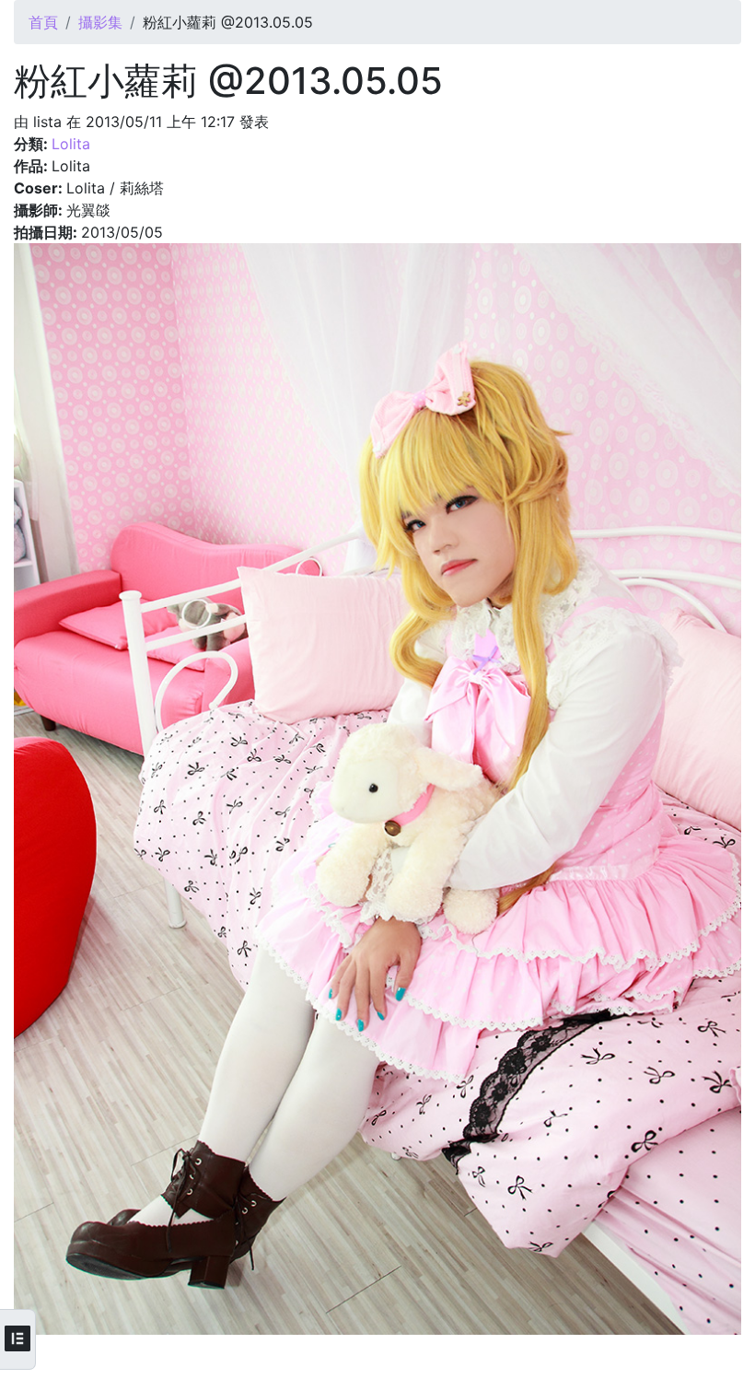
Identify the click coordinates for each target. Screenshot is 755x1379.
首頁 (43, 22)
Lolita (71, 143)
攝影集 (100, 22)
